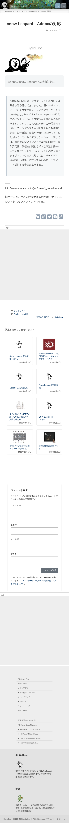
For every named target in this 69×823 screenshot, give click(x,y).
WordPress (22, 684)
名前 (14, 525)
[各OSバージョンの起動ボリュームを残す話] (19, 437)
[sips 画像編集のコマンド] (49, 437)
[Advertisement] (34, 264)
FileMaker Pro (23, 679)
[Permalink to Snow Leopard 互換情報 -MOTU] (19, 345)
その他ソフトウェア (28, 692)
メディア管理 (23, 688)
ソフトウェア (55, 30)
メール (15, 539)
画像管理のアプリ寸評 (26, 720)
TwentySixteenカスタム (29, 743)
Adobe (17, 314)
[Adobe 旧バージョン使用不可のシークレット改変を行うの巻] (49, 345)
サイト (14, 553)
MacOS (25, 314)
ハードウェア (25, 697)
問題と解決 (22, 710)
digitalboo (58, 317)
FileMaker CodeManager (27, 725)
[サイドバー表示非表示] (63, 5)
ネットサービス (24, 706)
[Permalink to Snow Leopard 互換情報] (49, 376)
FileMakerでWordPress (29, 734)
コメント (16, 505)
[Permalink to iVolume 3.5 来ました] (19, 376)
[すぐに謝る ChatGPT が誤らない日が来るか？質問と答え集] (19, 405)
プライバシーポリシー (55, 819)
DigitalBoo (17, 2)
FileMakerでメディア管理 (30, 729)
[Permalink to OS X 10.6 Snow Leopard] (49, 405)
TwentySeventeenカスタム (30, 738)
